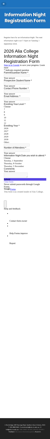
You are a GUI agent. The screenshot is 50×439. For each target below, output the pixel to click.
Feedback (11, 432)
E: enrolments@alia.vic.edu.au (29, 427)
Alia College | (10, 425)
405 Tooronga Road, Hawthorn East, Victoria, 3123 (29, 425)
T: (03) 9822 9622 (13, 427)
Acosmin (38, 432)
